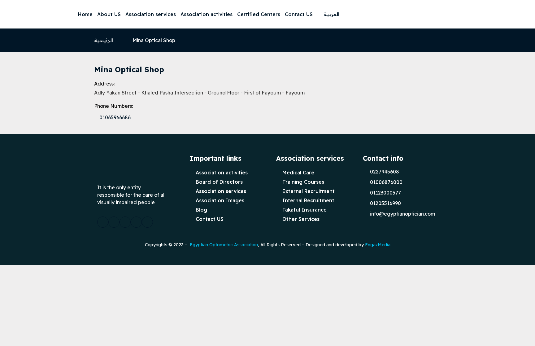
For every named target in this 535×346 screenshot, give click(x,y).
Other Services (301, 219)
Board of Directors (219, 182)
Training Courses (303, 182)
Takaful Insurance (304, 210)
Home (85, 14)
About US (109, 14)
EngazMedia (377, 244)
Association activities (207, 14)
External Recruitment (308, 191)
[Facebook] (451, 14)
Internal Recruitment (308, 200)
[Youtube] (488, 14)
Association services (150, 14)
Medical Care (298, 172)
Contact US (299, 14)
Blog (201, 210)
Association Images (220, 200)
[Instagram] (476, 14)
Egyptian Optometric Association (224, 244)
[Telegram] (501, 14)
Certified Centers (258, 14)
